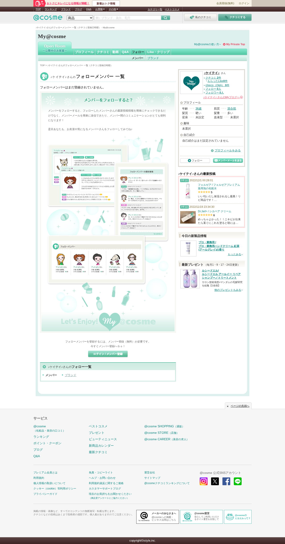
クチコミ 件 (213, 77)
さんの (222, 97)
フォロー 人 (213, 88)
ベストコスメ (172, 9)
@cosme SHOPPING (164, 426)
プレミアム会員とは (45, 472)
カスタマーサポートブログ (105, 488)
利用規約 (38, 477)
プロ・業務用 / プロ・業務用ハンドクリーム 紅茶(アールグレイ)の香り (219, 246)
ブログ (78, 9)
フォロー (138, 52)
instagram (204, 481)
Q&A (88, 9)
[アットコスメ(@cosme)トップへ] (47, 18)
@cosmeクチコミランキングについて (167, 483)
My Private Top (235, 44)
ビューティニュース (103, 439)
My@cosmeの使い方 (206, 44)
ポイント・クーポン (47, 443)
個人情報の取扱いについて (49, 483)
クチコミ (103, 52)
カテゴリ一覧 (155, 9)
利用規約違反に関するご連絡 (106, 483)
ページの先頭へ (240, 405)
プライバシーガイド (45, 493)
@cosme (49, 428)
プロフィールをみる (228, 150)
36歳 (198, 108)
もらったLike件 (218, 81)
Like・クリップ (158, 52)
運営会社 (149, 472)
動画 (115, 52)
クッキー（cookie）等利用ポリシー (54, 488)
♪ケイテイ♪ (88, 77)
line (238, 481)
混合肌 (231, 108)
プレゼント (96, 432)
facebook (226, 481)
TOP (38, 9)
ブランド (66, 9)
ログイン (244, 3)
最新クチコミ (98, 452)
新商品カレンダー (101, 445)
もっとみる (234, 254)
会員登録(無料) (225, 3)
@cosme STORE (161, 432)
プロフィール (84, 52)
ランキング (51, 9)
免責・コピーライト (101, 472)
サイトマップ (152, 477)
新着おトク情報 (106, 3)
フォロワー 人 (215, 92)
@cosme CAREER (166, 439)
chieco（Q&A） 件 (217, 85)
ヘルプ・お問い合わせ (102, 477)
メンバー (137, 58)
